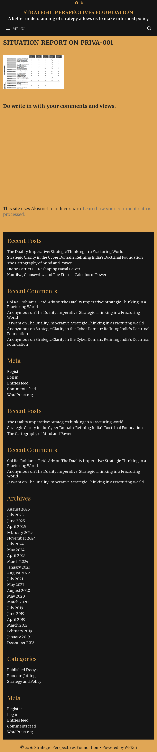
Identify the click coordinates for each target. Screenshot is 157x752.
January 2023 (18, 567)
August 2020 (18, 590)
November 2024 (21, 538)
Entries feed (17, 383)
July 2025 (15, 515)
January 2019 (18, 637)
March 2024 (17, 561)
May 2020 (16, 596)
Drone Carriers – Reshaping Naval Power (43, 269)
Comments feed (21, 389)
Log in (12, 377)
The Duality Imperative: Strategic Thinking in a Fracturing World (65, 251)
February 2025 (20, 532)
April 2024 (16, 555)
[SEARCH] (149, 28)
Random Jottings (22, 675)
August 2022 (18, 573)
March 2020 (18, 602)
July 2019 (15, 608)
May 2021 (15, 584)
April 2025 (16, 526)
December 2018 (21, 642)
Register (14, 371)
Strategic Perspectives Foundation (78, 12)
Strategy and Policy (24, 681)
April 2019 (16, 619)
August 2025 (18, 509)
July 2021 (15, 579)
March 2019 (17, 625)
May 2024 (16, 550)
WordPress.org (20, 394)
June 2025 (16, 520)
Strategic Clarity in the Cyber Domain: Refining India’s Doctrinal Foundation (75, 257)
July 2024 (15, 544)
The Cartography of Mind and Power (39, 263)
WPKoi (130, 747)
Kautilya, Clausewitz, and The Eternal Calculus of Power (57, 274)
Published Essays (22, 669)
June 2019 (15, 613)
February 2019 (19, 631)
